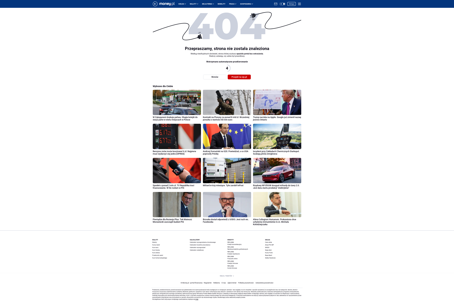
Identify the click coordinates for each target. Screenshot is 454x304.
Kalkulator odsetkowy (197, 250)
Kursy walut (156, 245)
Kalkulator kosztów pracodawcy (200, 245)
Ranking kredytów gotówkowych (237, 249)
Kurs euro (155, 247)
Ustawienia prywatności (264, 283)
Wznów (214, 77)
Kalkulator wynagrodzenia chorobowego (203, 242)
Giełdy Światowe (270, 258)
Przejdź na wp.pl (239, 77)
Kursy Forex (269, 253)
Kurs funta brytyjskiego (159, 258)
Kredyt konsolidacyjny (234, 244)
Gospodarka (245, 4)
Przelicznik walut (157, 255)
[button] (282, 3)
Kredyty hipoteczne (233, 254)
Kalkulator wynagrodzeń (197, 247)
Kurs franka (156, 250)
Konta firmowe (232, 268)
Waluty (193, 4)
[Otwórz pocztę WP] (276, 4)
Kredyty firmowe (232, 263)
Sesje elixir (268, 250)
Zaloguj (291, 4)
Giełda (181, 4)
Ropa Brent (268, 255)
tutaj (196, 299)
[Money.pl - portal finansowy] (168, 4)
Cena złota (268, 242)
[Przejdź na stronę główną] (155, 6)
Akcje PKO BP (269, 245)
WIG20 (267, 247)
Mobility (221, 4)
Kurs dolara (156, 253)
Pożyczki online (232, 258)
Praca (231, 4)
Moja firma (207, 4)
